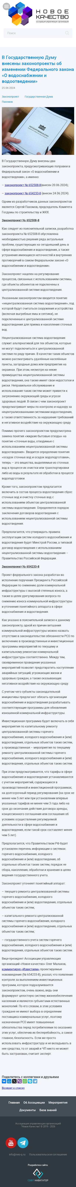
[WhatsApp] (25, 1081)
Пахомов (7, 101)
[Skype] (30, 1081)
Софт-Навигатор (38, 1174)
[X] (14, 1081)
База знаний (48, 1110)
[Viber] (19, 1081)
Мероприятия (58, 1102)
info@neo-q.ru (17, 1154)
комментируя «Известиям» (20, 969)
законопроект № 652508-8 (23, 185)
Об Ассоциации (34, 1102)
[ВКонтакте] (4, 1081)
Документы (27, 1110)
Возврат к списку (13, 1088)
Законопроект (10, 96)
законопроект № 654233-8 (23, 193)
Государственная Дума (39, 96)
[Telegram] (35, 1081)
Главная (14, 1102)
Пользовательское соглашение (48, 1154)
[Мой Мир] (9, 1081)
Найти (67, 33)
